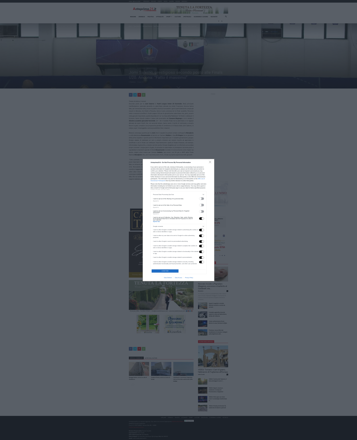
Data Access (178, 277)
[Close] (210, 162)
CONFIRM (165, 271)
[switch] (201, 198)
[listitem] (178, 195)
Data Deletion (168, 277)
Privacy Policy (189, 277)
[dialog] (178, 220)
